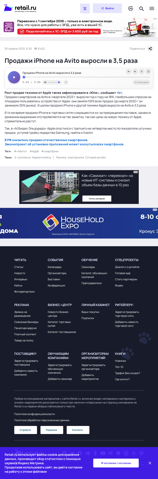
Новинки (120, 361)
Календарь (54, 267)
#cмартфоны (49, 151)
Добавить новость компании (26, 372)
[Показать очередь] (148, 71)
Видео (119, 285)
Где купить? (122, 379)
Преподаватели (92, 283)
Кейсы (18, 285)
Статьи (18, 267)
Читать (20, 260)
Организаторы (57, 273)
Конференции (56, 285)
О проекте (25, 430)
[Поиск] (141, 8)
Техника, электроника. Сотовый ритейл (81, 157)
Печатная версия (25, 328)
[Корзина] (85, 8)
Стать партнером (126, 279)
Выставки (54, 279)
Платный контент (25, 334)
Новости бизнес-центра (59, 314)
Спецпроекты (127, 260)
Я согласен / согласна (116, 463)
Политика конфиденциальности (34, 414)
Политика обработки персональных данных (41, 420)
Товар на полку (23, 340)
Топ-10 (119, 367)
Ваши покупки (90, 312)
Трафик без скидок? (127, 373)
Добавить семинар (60, 379)
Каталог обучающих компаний (94, 275)
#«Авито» (20, 151)
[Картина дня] (130, 8)
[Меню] (152, 8)
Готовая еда (122, 273)
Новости (19, 273)
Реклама (21, 305)
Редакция (51, 430)
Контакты (77, 430)
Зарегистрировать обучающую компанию (60, 368)
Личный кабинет (96, 305)
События (55, 260)
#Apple (34, 151)
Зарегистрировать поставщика (26, 362)
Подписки (88, 318)
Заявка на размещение (22, 314)
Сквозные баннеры (26, 322)
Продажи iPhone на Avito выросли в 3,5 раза (52, 73)
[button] (28, 260)
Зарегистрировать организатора (93, 367)
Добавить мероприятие (90, 377)
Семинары (88, 267)
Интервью (20, 279)
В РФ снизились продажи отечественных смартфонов (46, 140)
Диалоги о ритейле (127, 267)
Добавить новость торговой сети (126, 324)
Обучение (90, 260)
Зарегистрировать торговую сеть (127, 314)
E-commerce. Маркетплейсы (33, 157)
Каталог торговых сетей (59, 324)
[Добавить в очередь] (141, 71)
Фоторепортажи (24, 291)
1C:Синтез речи (141, 82)
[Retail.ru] (32, 8)
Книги (120, 354)
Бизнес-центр (60, 305)
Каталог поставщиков (62, 332)
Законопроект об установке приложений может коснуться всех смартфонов (64, 144)
